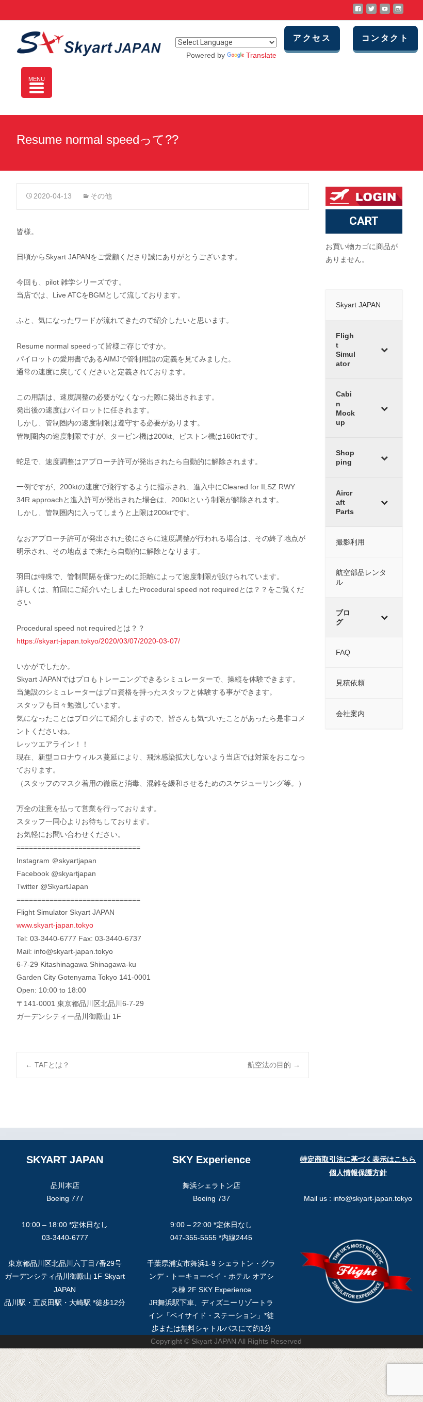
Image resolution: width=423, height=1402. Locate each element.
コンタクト (385, 38)
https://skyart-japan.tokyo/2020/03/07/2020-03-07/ (98, 641)
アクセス (312, 38)
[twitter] (371, 13)
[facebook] (358, 13)
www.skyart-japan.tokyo (55, 925)
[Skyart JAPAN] (80, 41)
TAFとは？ (47, 1065)
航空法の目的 (274, 1065)
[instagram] (398, 13)
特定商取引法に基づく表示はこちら (358, 1159)
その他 (101, 196)
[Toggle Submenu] (384, 350)
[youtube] (385, 13)
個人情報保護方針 (358, 1172)
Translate (261, 55)
